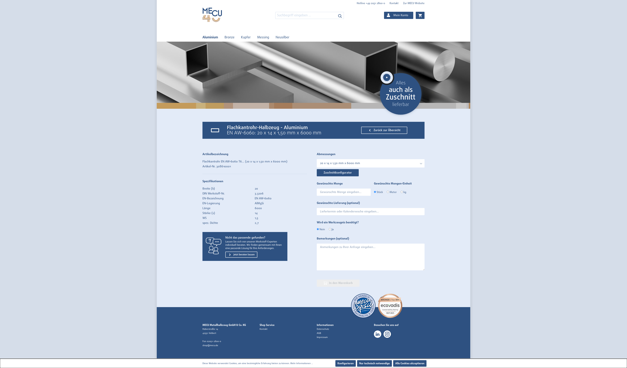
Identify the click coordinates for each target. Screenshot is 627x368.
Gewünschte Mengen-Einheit (393, 183)
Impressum (322, 337)
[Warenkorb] (420, 15)
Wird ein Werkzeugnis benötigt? (338, 222)
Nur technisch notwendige (374, 363)
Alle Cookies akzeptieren (409, 363)
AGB (319, 333)
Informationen (325, 325)
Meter (393, 192)
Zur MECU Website (414, 3)
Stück (379, 192)
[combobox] (305, 15)
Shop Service (267, 325)
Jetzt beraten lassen (244, 254)
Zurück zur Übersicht (386, 130)
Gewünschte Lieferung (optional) (338, 203)
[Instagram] (387, 334)
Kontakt (394, 3)
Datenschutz (323, 329)
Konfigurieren (346, 363)
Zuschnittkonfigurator (338, 172)
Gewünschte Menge (330, 183)
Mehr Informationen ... (301, 363)
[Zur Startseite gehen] (218, 15)
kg (404, 192)
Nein (322, 229)
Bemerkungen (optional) (333, 238)
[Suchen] (340, 15)
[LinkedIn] (377, 334)
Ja (332, 229)
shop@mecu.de (210, 345)
